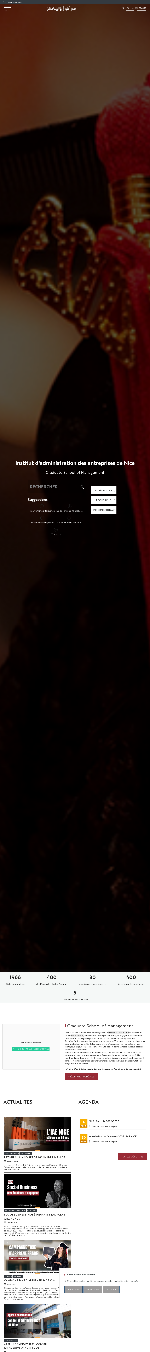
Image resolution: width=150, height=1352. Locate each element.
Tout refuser (111, 1289)
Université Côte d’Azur (118, 1032)
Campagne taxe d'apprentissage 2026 (29, 1280)
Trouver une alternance (42, 510)
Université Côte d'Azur (14, 2)
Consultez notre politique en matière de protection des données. (103, 1281)
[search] (54, 486)
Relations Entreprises (42, 522)
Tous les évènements (132, 1156)
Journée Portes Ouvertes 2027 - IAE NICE (112, 1136)
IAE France (76, 1035)
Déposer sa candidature (69, 510)
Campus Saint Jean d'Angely (104, 1126)
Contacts (56, 534)
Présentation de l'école (81, 1076)
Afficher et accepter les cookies (31, 1049)
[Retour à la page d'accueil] (61, 9)
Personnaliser (93, 1289)
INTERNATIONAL (103, 509)
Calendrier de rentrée (69, 522)
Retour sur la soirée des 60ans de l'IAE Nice (34, 1157)
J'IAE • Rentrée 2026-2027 (103, 1121)
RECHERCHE (103, 500)
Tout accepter (73, 1289)
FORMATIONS (103, 490)
